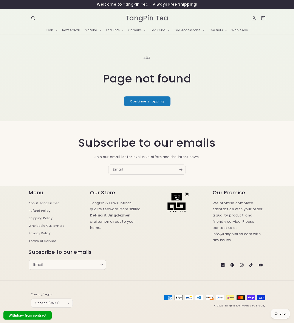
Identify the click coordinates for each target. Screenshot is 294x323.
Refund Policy (40, 211)
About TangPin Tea (44, 203)
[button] (33, 18)
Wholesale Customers (46, 226)
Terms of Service (42, 241)
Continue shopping (147, 101)
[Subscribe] (181, 170)
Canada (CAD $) (47, 303)
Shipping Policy (41, 218)
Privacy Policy (40, 233)
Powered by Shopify (253, 305)
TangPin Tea (232, 305)
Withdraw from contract (27, 315)
